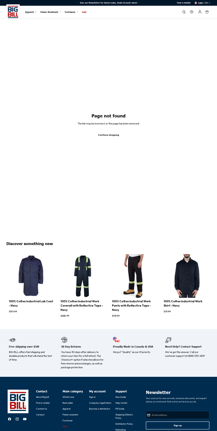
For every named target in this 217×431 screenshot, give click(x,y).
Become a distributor (99, 408)
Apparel (67, 408)
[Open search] (184, 12)
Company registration (100, 402)
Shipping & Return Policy (124, 416)
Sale (65, 426)
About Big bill (42, 397)
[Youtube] (25, 419)
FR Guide (119, 408)
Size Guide (120, 397)
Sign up (178, 425)
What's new (68, 397)
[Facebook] (9, 419)
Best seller (68, 402)
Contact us (41, 408)
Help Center (121, 402)
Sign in (92, 397)
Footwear (68, 420)
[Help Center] (191, 12)
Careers (40, 414)
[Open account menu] (199, 11)
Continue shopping (108, 134)
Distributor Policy (124, 423)
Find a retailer (184, 3)
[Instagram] (17, 419)
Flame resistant (70, 414)
